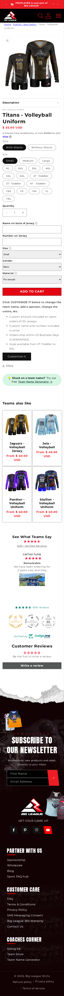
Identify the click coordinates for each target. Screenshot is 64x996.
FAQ (10, 898)
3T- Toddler (13, 183)
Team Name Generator (23, 959)
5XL (8, 175)
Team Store (15, 954)
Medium (28, 160)
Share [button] (9, 365)
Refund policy (22, 982)
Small (10, 160)
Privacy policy (44, 981)
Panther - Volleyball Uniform (17, 503)
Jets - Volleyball (47, 445)
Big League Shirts (37, 976)
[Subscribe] (53, 778)
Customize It (17, 356)
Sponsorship (16, 860)
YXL (8, 198)
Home (7, 24)
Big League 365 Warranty (25, 921)
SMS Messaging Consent (25, 915)
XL (7, 168)
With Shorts (14, 147)
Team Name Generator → (35, 381)
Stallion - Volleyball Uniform (47, 503)
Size (5, 248)
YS (22, 191)
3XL (34, 168)
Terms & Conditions (21, 904)
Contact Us (15, 926)
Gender (8, 260)
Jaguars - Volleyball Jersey (17, 447)
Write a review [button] (32, 665)
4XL (48, 168)
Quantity (8, 205)
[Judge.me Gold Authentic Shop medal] (13, 621)
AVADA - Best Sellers (24, 24)
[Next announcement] (57, 4)
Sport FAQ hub (18, 876)
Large (46, 160)
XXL (20, 168)
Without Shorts (41, 147)
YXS (8, 191)
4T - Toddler (38, 183)
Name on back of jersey (18, 223)
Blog (10, 871)
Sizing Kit (14, 948)
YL (46, 191)
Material (8, 273)
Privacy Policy (17, 909)
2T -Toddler (40, 175)
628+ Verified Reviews (32, 545)
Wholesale (14, 865)
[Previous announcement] (6, 4)
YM (34, 191)
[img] (32, 541)
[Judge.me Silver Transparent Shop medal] (30, 621)
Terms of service (34, 988)
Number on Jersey (15, 235)
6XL (22, 175)
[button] (58, 15)
